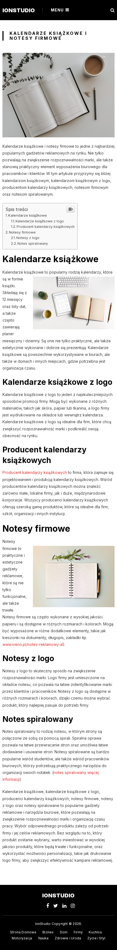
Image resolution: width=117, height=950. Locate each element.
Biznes (48, 932)
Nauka (43, 938)
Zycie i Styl (96, 938)
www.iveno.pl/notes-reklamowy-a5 (33, 644)
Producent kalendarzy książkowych (46, 227)
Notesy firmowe (22, 232)
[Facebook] (47, 906)
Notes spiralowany (32, 243)
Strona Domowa (23, 932)
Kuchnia (95, 932)
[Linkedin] (64, 906)
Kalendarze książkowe (27, 215)
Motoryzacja (22, 938)
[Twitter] (55, 906)
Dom (64, 932)
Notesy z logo (27, 238)
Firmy (78, 932)
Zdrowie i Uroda (68, 938)
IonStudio (18, 10)
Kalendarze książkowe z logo (40, 221)
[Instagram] (73, 906)
